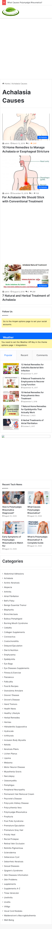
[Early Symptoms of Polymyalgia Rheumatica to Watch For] (13, 527)
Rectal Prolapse (11, 839)
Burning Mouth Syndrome (16, 623)
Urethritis (8, 897)
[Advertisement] (26, 47)
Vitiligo (7, 906)
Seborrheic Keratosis (13, 861)
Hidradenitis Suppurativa (15, 726)
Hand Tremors (10, 704)
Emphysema (9, 655)
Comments (42, 355)
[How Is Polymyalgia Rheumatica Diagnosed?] (13, 497)
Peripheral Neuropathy (14, 789)
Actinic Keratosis (11, 583)
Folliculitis (8, 682)
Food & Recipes (11, 686)
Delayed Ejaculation (13, 646)
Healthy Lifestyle (12, 713)
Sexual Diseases (11, 866)
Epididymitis (9, 659)
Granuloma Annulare (13, 690)
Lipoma (7, 758)
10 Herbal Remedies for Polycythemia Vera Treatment (32, 395)
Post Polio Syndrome (13, 821)
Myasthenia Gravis (12, 771)
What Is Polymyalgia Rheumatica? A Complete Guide (37, 539)
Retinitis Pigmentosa (13, 848)
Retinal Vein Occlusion (14, 843)
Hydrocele (9, 731)
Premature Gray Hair (13, 830)
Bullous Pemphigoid (13, 619)
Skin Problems (10, 879)
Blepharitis (9, 610)
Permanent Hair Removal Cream (19, 794)
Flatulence (9, 677)
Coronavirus (9, 637)
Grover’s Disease (12, 699)
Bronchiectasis (11, 614)
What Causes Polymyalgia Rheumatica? (24, 2)
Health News (10, 708)
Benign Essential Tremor (15, 605)
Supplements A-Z (12, 888)
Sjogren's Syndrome (13, 870)
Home (7, 83)
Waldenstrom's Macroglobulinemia (20, 915)
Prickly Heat (9, 834)
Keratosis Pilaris (11, 749)
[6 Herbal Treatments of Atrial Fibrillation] (11, 424)
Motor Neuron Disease (14, 767)
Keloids (7, 744)
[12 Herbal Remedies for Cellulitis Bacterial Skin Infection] (11, 368)
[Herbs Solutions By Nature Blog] (10, 11)
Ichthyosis (9, 735)
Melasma (8, 762)
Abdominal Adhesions (14, 574)
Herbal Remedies (12, 717)
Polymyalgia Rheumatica (15, 812)
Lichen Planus (10, 753)
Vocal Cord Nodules (13, 911)
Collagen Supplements (14, 632)
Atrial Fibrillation (11, 596)
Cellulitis (8, 628)
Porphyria (8, 816)
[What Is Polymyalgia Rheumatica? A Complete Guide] (38, 527)
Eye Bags (8, 664)
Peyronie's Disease (13, 798)
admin (6, 143)
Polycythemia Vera (13, 807)
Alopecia (8, 587)
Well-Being (9, 920)
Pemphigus (9, 785)
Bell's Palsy (9, 601)
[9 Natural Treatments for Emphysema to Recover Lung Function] (11, 382)
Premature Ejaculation (14, 825)
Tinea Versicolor (11, 893)
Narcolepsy (9, 776)
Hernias (7, 722)
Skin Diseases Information (16, 875)
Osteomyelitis (10, 780)
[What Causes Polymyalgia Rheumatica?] (38, 497)
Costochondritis (11, 641)
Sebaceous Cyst (11, 857)
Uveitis (7, 902)
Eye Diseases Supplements (16, 668)
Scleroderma (10, 852)
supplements (10, 884)
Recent (24, 355)
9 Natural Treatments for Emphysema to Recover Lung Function (33, 381)
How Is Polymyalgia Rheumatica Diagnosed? (12, 510)
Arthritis (7, 592)
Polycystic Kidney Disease (16, 803)
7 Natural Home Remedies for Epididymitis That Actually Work (33, 409)
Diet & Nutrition (11, 650)
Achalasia (8, 578)
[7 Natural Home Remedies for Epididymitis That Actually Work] (11, 410)
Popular (8, 355)
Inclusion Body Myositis (15, 740)
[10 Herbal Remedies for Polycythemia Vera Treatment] (11, 396)
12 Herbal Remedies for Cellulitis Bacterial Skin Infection (32, 367)
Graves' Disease (11, 695)
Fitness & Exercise (12, 673)
